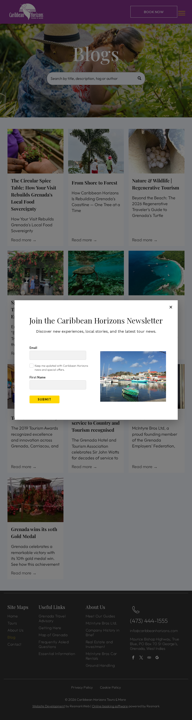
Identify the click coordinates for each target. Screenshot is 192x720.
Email (33, 348)
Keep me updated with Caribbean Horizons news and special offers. (61, 367)
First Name (38, 377)
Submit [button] (44, 399)
